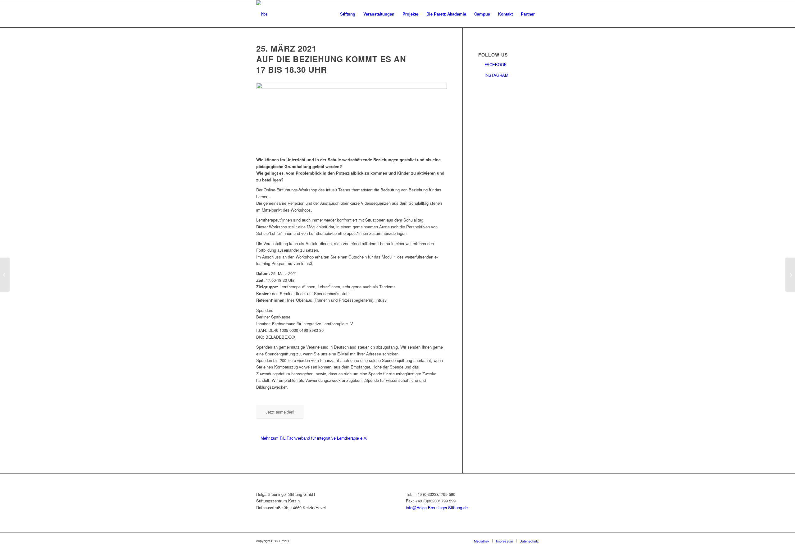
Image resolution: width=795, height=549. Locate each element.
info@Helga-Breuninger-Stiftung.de (437, 507)
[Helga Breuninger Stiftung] (262, 14)
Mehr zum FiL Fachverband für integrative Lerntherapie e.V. (315, 438)
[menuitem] (347, 14)
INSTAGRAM (496, 75)
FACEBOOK (495, 64)
